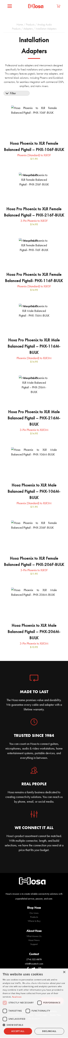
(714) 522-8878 (34, 959)
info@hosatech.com (34, 963)
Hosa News (34, 940)
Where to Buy (34, 920)
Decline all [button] (49, 1031)
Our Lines (34, 912)
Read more (17, 996)
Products (30, 24)
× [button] (64, 972)
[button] (34, 1025)
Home (19, 24)
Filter (13, 93)
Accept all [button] (17, 1031)
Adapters (28, 28)
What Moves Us (34, 936)
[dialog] (34, 1003)
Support (34, 944)
